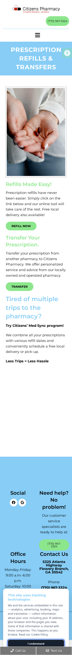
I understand (36, 643)
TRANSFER (20, 286)
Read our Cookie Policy (33, 634)
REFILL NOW (21, 226)
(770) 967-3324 (57, 21)
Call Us (20, 650)
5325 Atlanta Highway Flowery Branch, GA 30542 (54, 567)
